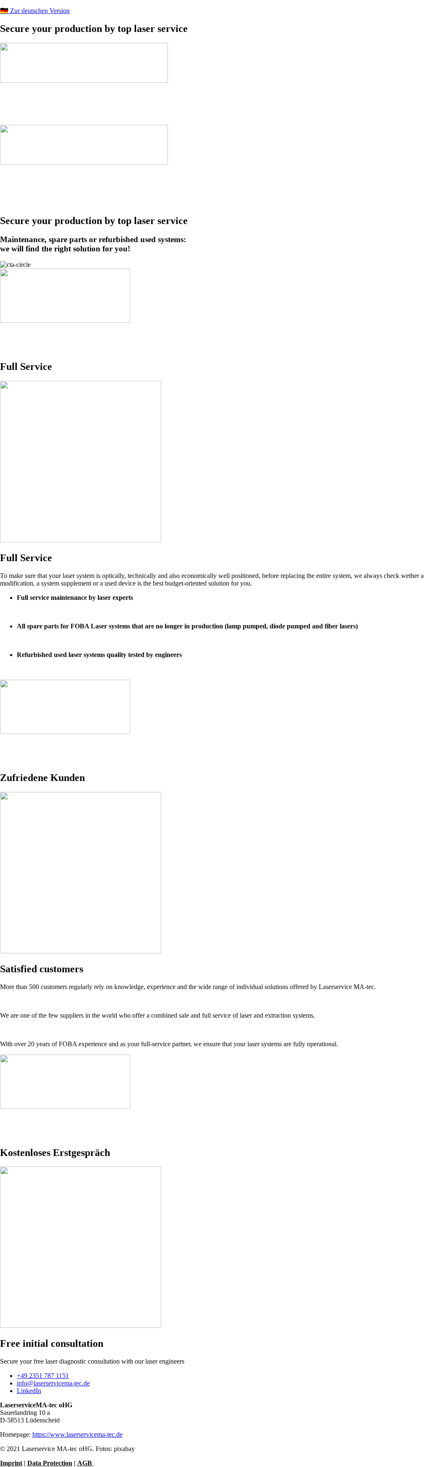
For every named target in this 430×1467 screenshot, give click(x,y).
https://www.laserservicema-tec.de (77, 1434)
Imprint (11, 1463)
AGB (85, 1463)
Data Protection (49, 1463)
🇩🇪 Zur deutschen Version (35, 10)
